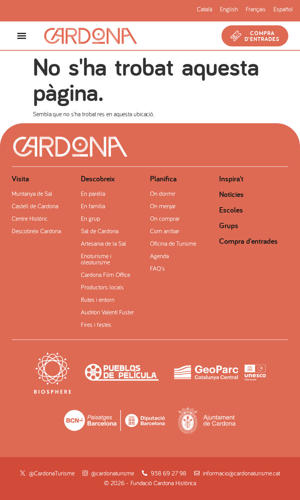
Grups (228, 225)
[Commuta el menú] (22, 36)
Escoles (231, 210)
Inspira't (231, 179)
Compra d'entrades (248, 241)
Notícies (231, 194)
